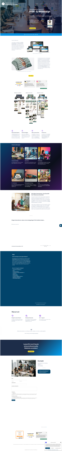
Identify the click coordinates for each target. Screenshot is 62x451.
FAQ (19, 444)
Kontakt (25, 444)
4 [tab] (44, 245)
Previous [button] (41, 245)
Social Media (31, 444)
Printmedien (35, 444)
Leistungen (14, 444)
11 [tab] (45, 246)
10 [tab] (44, 246)
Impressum (42, 444)
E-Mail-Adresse (14, 382)
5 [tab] (45, 245)
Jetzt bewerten (19, 436)
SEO (29, 444)
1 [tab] (42, 245)
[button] (60, 442)
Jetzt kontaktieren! (32, 28)
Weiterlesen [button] (26, 86)
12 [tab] (46, 246)
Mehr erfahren (31, 75)
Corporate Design (39, 444)
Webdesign (27, 444)
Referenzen (17, 444)
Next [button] (50, 245)
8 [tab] (47, 245)
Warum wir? (22, 444)
